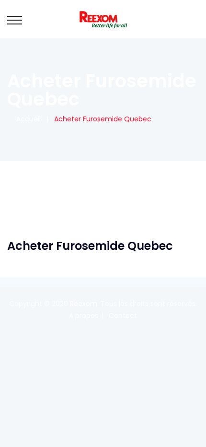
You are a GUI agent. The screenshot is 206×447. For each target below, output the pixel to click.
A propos (83, 315)
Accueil (26, 119)
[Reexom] (103, 19)
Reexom (83, 303)
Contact (123, 315)
